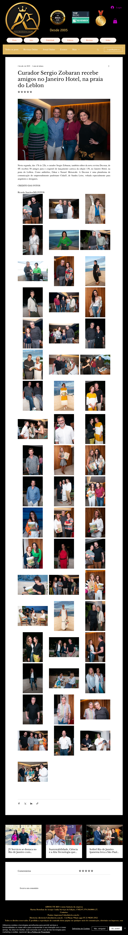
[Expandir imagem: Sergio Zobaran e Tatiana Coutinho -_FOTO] (33, 271)
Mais (74, 49)
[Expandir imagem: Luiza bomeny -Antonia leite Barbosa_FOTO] (33, 647)
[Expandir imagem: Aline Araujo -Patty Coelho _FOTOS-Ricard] (95, 460)
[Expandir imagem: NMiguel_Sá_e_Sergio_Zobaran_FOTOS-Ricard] (33, 396)
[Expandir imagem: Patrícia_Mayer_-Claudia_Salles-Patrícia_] (64, 302)
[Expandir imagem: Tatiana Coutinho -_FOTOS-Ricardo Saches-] (64, 240)
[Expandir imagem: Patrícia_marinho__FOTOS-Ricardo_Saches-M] (33, 302)
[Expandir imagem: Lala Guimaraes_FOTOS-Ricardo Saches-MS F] (64, 616)
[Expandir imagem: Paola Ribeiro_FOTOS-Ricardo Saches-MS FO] (95, 271)
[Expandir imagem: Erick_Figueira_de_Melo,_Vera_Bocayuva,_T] (33, 772)
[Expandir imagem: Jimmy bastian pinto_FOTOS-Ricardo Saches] (64, 709)
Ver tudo (120, 820)
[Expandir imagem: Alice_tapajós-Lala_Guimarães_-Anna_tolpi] (64, 491)
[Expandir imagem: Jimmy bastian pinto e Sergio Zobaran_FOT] (95, 709)
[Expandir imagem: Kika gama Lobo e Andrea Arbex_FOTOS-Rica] (95, 585)
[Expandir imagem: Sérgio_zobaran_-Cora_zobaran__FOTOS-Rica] (33, 333)
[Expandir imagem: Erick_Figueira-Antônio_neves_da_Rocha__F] (95, 741)
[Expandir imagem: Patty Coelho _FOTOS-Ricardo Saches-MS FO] (95, 302)
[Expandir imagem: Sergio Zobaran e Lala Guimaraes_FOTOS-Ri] (33, 365)
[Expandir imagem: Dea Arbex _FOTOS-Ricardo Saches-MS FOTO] (33, 522)
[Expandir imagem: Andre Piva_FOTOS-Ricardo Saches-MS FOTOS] (33, 460)
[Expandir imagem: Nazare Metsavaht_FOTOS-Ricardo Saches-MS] (64, 396)
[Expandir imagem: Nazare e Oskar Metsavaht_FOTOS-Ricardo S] (95, 396)
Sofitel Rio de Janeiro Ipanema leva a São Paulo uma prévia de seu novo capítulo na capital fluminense (104, 851)
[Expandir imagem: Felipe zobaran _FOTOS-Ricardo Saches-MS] (64, 741)
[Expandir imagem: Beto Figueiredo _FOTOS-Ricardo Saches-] (64, 429)
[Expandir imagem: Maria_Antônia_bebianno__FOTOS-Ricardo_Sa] (33, 585)
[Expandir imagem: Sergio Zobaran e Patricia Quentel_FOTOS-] (64, 271)
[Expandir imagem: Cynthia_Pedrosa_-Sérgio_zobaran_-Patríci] (64, 522)
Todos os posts (11, 49)
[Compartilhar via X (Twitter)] (25, 803)
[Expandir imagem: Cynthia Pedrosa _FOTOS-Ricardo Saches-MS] (95, 522)
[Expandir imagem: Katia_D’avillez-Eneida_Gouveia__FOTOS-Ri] (64, 678)
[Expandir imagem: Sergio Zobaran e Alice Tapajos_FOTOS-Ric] (95, 333)
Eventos (63, 49)
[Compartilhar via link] (37, 803)
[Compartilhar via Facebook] (19, 803)
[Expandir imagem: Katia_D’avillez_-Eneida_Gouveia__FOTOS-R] (95, 678)
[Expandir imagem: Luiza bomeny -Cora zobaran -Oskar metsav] (64, 647)
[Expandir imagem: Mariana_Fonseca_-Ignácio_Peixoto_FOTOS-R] (33, 209)
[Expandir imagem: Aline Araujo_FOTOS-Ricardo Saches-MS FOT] (64, 460)
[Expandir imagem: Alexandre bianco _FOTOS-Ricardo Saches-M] (33, 491)
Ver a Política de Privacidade (38, 932)
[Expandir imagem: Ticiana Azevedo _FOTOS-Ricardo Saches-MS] (33, 240)
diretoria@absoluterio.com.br (50, 917)
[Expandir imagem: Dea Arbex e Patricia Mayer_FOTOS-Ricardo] (95, 491)
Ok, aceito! (115, 928)
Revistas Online (31, 49)
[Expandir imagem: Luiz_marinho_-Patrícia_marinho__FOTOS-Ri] (95, 616)
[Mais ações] (108, 66)
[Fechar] (125, 928)
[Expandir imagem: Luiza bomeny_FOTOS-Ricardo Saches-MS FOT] (33, 678)
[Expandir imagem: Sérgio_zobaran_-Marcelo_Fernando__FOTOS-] (95, 240)
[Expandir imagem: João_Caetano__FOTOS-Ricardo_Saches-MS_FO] (33, 709)
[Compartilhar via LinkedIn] (31, 803)
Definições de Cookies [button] (81, 928)
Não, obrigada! (100, 928)
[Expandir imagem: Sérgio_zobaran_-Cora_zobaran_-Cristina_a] (64, 333)
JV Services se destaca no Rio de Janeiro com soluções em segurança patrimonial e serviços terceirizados (22, 851)
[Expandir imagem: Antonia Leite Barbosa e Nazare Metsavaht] (95, 429)
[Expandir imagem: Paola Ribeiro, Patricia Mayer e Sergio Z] (95, 365)
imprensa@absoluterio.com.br (66, 915)
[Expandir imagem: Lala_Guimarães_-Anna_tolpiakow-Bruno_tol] (33, 616)
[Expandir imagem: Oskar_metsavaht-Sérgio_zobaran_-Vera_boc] (64, 365)
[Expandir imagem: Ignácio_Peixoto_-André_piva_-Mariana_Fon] (33, 741)
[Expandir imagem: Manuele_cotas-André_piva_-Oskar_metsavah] (64, 585)
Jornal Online (49, 49)
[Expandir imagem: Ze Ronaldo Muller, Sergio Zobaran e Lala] (64, 209)
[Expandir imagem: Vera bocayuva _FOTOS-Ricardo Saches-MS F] (95, 209)
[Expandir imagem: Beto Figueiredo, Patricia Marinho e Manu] (33, 429)
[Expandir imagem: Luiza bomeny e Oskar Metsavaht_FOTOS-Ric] (95, 647)
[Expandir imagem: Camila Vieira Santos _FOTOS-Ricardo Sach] (64, 554)
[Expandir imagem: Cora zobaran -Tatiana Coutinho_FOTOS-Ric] (33, 554)
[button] (115, 20)
